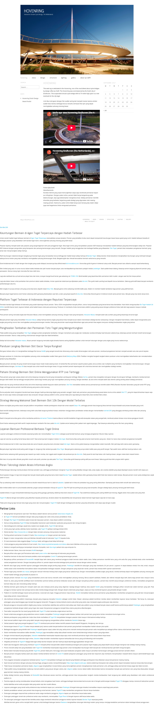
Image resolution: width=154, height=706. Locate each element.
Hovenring (23, 78)
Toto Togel (113, 248)
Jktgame (36, 666)
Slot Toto (69, 384)
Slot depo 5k (19, 366)
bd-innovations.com (72, 263)
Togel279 (22, 642)
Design (42, 78)
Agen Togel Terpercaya (38, 238)
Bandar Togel (91, 256)
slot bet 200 (108, 410)
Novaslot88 (30, 559)
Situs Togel (60, 449)
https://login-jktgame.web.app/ (76, 663)
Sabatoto (59, 599)
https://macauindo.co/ (21, 532)
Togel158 (76, 493)
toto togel (62, 439)
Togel (67, 470)
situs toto (80, 294)
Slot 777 (124, 392)
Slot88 (43, 351)
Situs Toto (50, 289)
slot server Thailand (46, 418)
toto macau (26, 571)
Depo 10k (77, 405)
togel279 (60, 488)
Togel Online (55, 434)
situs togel (53, 547)
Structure (53, 78)
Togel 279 (9, 517)
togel (58, 96)
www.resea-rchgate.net (65, 514)
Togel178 (3, 498)
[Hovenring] (77, 40)
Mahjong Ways (72, 356)
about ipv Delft (85, 78)
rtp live (85, 377)
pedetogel (96, 268)
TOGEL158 (74, 276)
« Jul (105, 110)
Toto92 (97, 587)
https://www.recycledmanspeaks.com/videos (52, 544)
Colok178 (54, 556)
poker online (63, 195)
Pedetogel (34, 541)
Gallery (73, 78)
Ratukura (64, 702)
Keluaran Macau (89, 315)
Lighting (64, 78)
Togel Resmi (63, 696)
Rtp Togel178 (14, 520)
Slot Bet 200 (4, 227)
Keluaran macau (20, 340)
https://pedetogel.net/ (41, 535)
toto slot (84, 281)
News (34, 78)
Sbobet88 (36, 675)
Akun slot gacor (51, 101)
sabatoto (61, 482)
